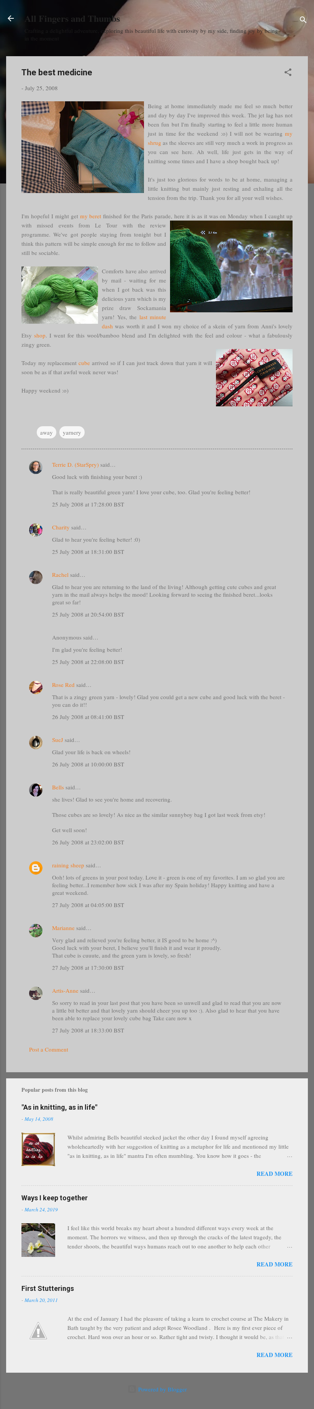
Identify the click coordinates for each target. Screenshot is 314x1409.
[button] (288, 73)
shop (40, 335)
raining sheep (68, 865)
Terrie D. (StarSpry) (75, 464)
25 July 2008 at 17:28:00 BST (88, 504)
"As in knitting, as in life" (59, 1107)
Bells (58, 787)
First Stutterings (47, 1288)
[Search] (303, 20)
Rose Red (63, 684)
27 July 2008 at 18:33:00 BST (88, 1030)
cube (84, 363)
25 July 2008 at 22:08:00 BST (88, 662)
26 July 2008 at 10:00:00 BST (88, 764)
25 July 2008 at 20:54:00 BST (88, 614)
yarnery (72, 432)
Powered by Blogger (162, 1389)
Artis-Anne (65, 990)
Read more (275, 1173)
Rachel (60, 574)
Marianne (63, 928)
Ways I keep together (54, 1198)
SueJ (57, 739)
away (46, 432)
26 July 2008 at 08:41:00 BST (88, 717)
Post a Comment (48, 1049)
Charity (61, 527)
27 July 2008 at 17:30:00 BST (88, 967)
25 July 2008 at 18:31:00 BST (88, 551)
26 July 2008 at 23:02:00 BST (88, 842)
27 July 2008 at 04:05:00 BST (88, 905)
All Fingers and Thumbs (72, 18)
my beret (90, 216)
